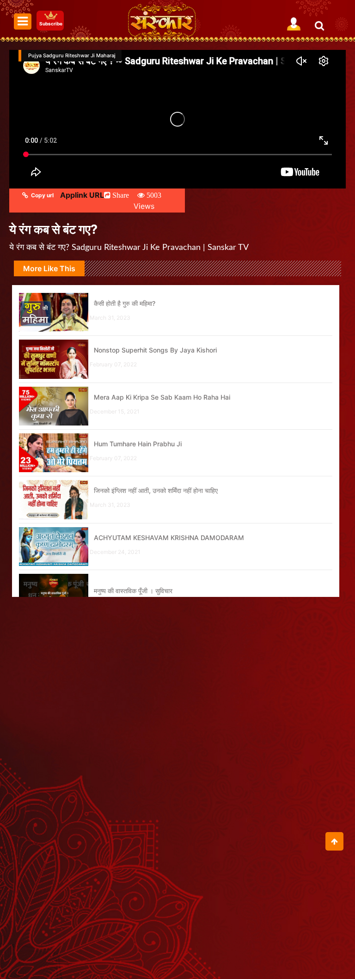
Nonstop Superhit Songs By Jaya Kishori (155, 350)
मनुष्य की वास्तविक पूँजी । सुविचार (133, 591)
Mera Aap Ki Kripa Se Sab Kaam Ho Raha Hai (162, 397)
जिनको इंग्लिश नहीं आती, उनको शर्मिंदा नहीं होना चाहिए (156, 490)
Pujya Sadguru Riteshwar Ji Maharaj (72, 55)
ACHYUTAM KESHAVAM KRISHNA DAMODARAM (169, 537)
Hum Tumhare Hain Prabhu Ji (138, 444)
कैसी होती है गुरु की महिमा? (124, 303)
